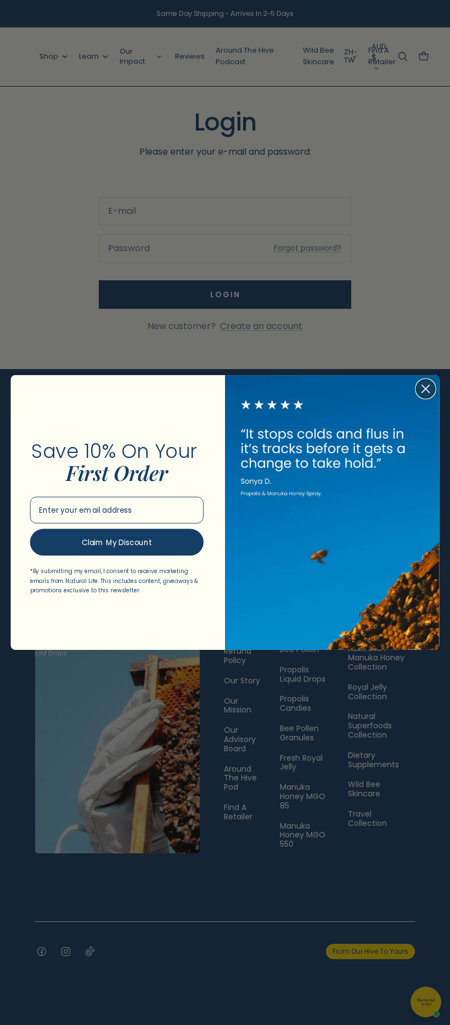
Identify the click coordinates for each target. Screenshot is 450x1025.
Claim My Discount (117, 542)
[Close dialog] (426, 389)
